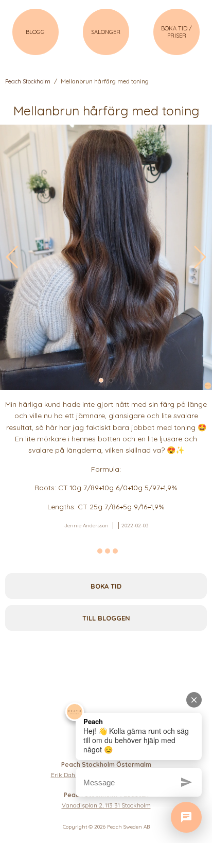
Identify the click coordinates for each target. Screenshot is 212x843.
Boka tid (106, 586)
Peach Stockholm (27, 81)
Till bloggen (106, 618)
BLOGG (35, 32)
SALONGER (105, 32)
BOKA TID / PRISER (176, 32)
